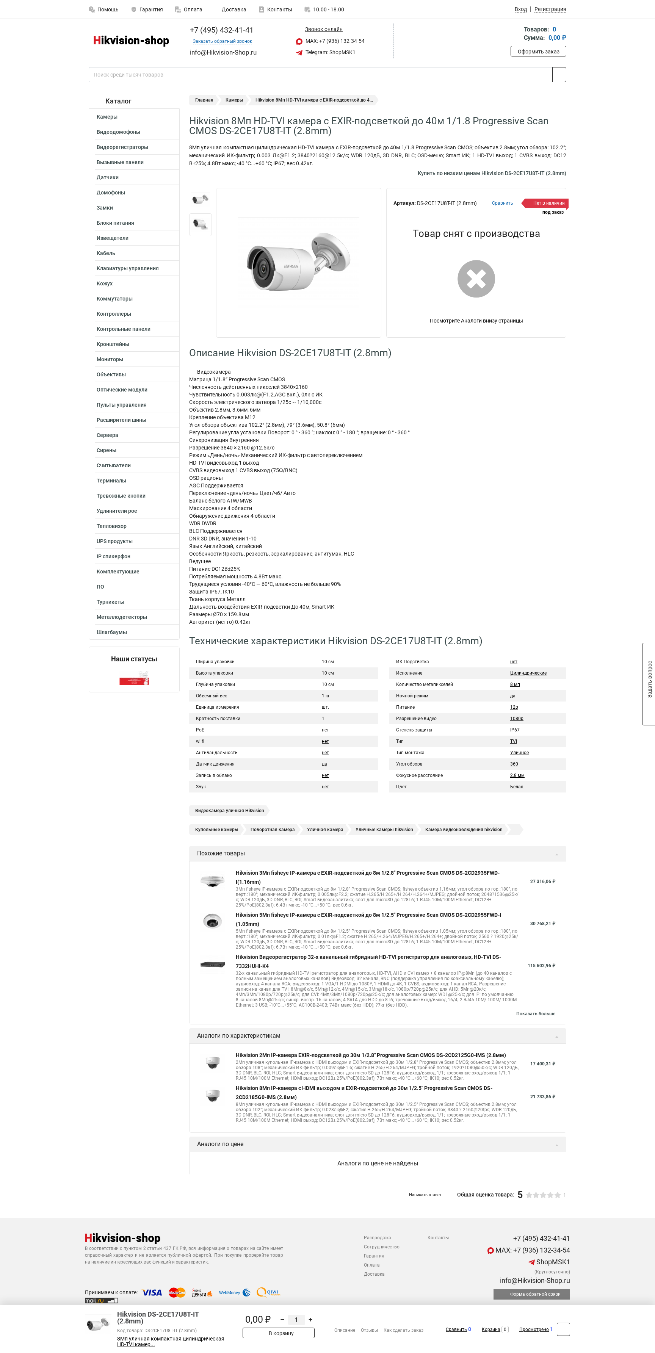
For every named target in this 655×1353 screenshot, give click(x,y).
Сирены (106, 450)
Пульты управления (122, 405)
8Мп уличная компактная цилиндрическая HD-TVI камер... (170, 1341)
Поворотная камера (273, 829)
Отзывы (369, 1330)
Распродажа (377, 1237)
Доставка (233, 9)
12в (514, 707)
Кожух (105, 283)
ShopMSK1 (552, 1262)
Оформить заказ (538, 52)
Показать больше (535, 1013)
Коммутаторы (115, 299)
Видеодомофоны (118, 132)
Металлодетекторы (122, 617)
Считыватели (114, 465)
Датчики (108, 177)
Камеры (107, 117)
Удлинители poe (117, 511)
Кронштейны (113, 344)
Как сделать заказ (403, 1330)
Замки (105, 208)
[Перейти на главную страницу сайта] (131, 41)
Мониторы (110, 359)
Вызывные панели (120, 162)
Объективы (111, 374)
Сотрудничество (382, 1247)
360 (514, 764)
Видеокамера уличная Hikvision (229, 810)
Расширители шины (121, 420)
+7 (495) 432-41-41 (221, 29)
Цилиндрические (528, 673)
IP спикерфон (113, 556)
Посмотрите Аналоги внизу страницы (476, 321)
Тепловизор (112, 526)
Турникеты (110, 602)
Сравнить (456, 1329)
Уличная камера (325, 829)
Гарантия (151, 9)
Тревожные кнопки (121, 496)
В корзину (281, 1333)
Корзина (491, 1329)
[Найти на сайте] (559, 74)
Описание (344, 1330)
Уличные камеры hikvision (384, 829)
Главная (204, 100)
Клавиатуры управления (128, 268)
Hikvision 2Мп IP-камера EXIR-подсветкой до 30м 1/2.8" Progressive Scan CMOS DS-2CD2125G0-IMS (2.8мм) (371, 1055)
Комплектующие (118, 571)
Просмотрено (534, 1329)
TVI (513, 741)
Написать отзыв (425, 1194)
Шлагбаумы (112, 632)
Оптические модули (122, 390)
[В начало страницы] (563, 1329)
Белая (516, 786)
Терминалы (111, 481)
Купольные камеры (216, 829)
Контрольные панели (123, 329)
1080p (516, 718)
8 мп (515, 684)
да (324, 764)
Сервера (107, 435)
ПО (100, 587)
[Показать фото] (200, 199)
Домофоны (111, 192)
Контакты (279, 9)
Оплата (193, 9)
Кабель (106, 253)
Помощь (108, 9)
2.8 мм (517, 775)
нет (325, 730)
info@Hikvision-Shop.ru (534, 1280)
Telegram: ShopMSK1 (330, 52)
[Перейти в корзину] (516, 34)
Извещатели (112, 238)
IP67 (515, 730)
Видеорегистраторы (122, 147)
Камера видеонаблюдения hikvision (464, 829)
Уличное (519, 752)
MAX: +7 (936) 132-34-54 (334, 41)
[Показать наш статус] (134, 677)
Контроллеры (114, 314)
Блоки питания (115, 223)
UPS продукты (115, 541)
